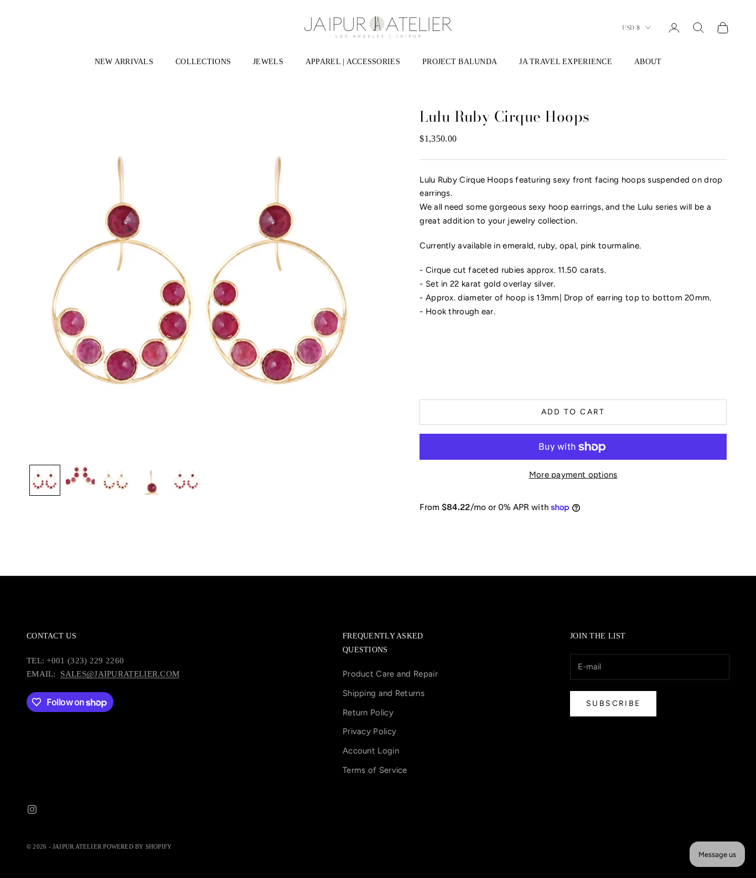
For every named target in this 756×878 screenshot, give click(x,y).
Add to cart (573, 412)
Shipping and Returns (383, 693)
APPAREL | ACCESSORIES (352, 61)
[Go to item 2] (80, 478)
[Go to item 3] (115, 480)
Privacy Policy (369, 731)
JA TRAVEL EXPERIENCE (565, 61)
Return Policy (368, 713)
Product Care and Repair (390, 674)
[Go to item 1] (44, 480)
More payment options (573, 475)
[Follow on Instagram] (32, 809)
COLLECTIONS (203, 61)
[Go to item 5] (186, 480)
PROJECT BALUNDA (459, 61)
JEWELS (268, 61)
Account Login (371, 751)
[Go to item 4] (151, 480)
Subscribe (613, 703)
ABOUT (647, 61)
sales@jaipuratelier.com (119, 673)
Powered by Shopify (137, 846)
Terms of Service (375, 770)
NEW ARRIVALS (124, 61)
